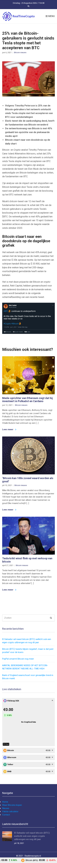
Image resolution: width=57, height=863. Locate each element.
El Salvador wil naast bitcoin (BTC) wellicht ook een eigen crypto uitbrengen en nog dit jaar (32, 836)
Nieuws (5, 808)
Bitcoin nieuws (20, 52)
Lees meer (8, 429)
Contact (6, 814)
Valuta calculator (10, 811)
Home (5, 801)
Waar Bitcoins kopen (12, 805)
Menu (51, 16)
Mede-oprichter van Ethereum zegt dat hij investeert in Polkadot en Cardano (27, 400)
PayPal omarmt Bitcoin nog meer (18, 658)
